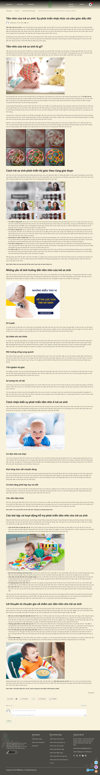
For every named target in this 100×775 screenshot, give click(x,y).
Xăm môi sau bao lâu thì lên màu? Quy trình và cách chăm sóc (32, 264)
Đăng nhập (83, 705)
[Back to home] (50, 4)
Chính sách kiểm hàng (56, 753)
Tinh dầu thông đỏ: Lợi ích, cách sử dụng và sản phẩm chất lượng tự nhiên (36, 688)
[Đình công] (19, 715)
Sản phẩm (31, 4)
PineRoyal (9, 37)
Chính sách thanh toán (57, 739)
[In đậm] (13, 715)
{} (31, 715)
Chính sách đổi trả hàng (57, 749)
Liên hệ (82, 4)
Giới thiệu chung (37, 739)
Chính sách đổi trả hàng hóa (58, 756)
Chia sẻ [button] (71, 4)
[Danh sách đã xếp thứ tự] (21, 715)
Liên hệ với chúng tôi (38, 742)
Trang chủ (9, 4)
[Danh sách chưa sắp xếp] (23, 715)
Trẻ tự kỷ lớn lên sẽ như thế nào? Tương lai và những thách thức (33, 509)
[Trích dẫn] (25, 715)
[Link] (29, 715)
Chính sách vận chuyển (57, 746)
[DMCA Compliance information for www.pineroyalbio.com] (11, 752)
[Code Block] (27, 715)
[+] (33, 715)
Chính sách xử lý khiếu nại (57, 742)
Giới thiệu (20, 4)
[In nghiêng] (15, 715)
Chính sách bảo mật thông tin (59, 759)
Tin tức (52, 763)
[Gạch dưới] (17, 715)
